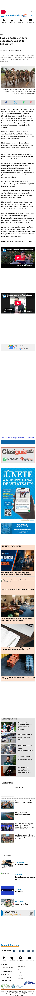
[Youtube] (28, 951)
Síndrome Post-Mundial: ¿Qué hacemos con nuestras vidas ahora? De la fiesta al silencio (16, 573)
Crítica (21, 964)
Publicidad (5, 974)
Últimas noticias (9, 719)
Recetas (21, 975)
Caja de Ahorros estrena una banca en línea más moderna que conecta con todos (17, 590)
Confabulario (19, 788)
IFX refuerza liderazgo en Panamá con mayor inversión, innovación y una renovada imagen (24, 826)
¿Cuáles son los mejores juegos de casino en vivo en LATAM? (18, 678)
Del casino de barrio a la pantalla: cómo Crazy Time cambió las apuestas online (16, 619)
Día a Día (21, 967)
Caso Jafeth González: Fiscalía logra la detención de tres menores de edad (25, 758)
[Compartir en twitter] (15, 102)
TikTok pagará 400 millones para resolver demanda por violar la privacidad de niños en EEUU (24, 771)
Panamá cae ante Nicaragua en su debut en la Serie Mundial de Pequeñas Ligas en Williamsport (25, 726)
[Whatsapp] (14, 951)
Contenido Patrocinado (11, 546)
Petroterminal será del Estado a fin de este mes (23, 813)
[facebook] (19, 951)
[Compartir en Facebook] (6, 102)
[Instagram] (33, 951)
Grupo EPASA (6, 978)
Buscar (4, 964)
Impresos (21, 978)
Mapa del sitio (7, 968)
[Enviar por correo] (31, 102)
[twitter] (23, 951)
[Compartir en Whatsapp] (24, 102)
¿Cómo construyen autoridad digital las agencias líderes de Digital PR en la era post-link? (17, 649)
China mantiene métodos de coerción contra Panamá (24, 802)
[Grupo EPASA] (29, 983)
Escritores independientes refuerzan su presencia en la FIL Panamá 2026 (25, 836)
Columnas (6, 855)
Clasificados (6, 971)
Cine (20, 972)
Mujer (20, 970)
